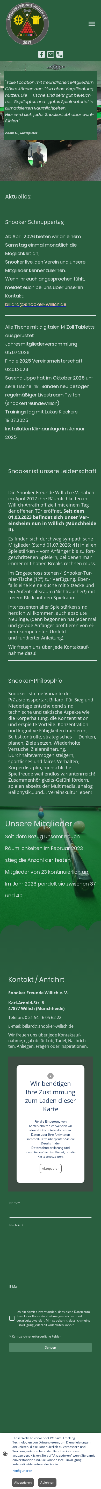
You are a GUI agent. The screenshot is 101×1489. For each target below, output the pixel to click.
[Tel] (59, 54)
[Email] (50, 54)
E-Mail (13, 1286)
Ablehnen (47, 1482)
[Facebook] (41, 54)
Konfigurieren (22, 1470)
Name (14, 1203)
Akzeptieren (50, 1168)
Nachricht (16, 1225)
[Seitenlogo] (27, 24)
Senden (50, 1347)
